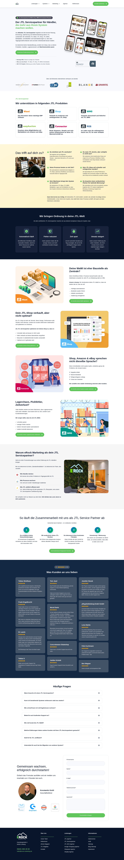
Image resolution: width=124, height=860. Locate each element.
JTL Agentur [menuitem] (67, 839)
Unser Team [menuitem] (44, 839)
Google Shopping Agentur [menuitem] (71, 846)
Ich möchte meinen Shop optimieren (26, 345)
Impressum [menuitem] (91, 849)
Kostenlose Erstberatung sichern (25, 52)
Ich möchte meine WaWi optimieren (80, 301)
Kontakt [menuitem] (43, 849)
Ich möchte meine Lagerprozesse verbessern (28, 434)
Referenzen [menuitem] (44, 841)
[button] (62, 693)
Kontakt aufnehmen (99, 3)
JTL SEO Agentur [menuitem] (69, 844)
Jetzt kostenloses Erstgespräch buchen (61, 550)
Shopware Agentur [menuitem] (69, 849)
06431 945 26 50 (23, 849)
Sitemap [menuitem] (90, 844)
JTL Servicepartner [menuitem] (69, 841)
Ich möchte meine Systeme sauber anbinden (82, 389)
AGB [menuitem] (89, 841)
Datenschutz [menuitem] (91, 839)
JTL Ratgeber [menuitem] (44, 846)
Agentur (65, 3)
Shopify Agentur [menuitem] (69, 852)
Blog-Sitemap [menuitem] (92, 846)
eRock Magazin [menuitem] (45, 844)
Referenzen (75, 3)
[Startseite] (17, 4)
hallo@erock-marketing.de (24, 851)
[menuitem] (34, 3)
